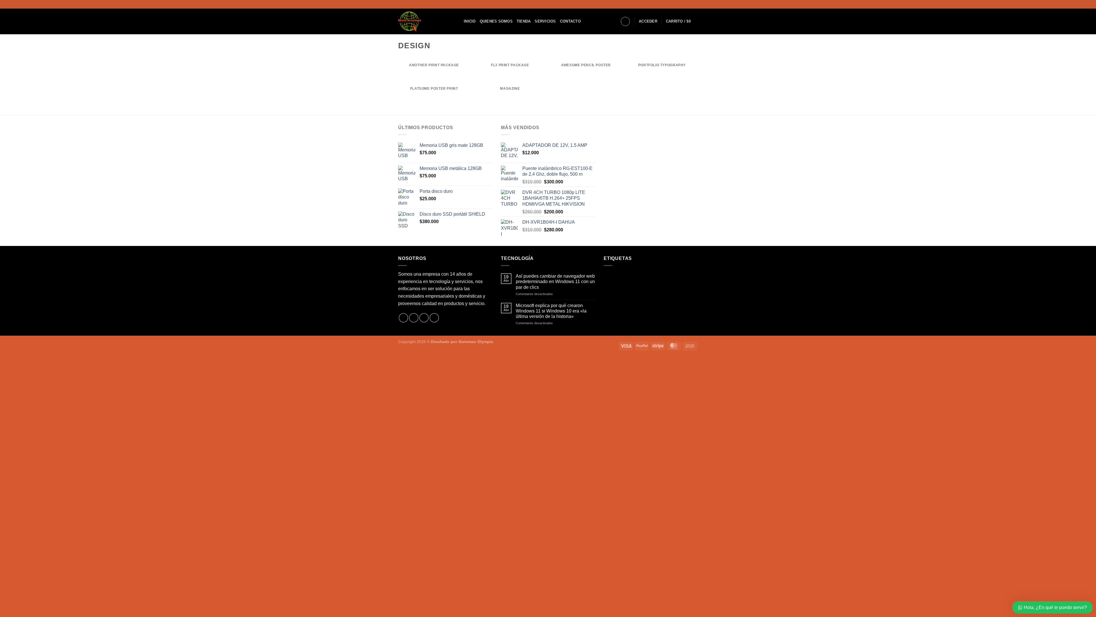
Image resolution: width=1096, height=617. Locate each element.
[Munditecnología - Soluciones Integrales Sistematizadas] (426, 21)
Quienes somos (496, 21)
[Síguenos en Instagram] (689, 4)
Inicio (470, 21)
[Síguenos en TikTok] (695, 4)
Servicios (545, 21)
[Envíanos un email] (424, 317)
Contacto (570, 21)
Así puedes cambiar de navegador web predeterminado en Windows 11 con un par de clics (555, 281)
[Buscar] (625, 21)
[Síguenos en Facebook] (684, 4)
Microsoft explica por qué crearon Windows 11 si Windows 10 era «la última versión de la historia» (551, 311)
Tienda (524, 21)
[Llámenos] (434, 317)
